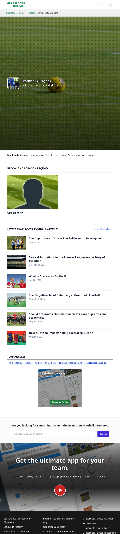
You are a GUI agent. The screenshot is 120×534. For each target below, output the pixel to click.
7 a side (72, 155)
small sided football (86, 155)
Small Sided (50, 363)
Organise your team (54, 526)
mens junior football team (45, 155)
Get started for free (60, 402)
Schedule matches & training (59, 531)
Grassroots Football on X (96, 528)
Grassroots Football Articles (98, 518)
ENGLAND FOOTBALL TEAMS (70, 363)
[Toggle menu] (110, 4)
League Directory (13, 526)
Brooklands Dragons (95, 363)
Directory (10, 12)
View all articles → (104, 229)
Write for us (89, 523)
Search (103, 433)
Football (31, 12)
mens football (15, 363)
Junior (29, 363)
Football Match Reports (16, 531)
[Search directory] (102, 4)
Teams (21, 12)
